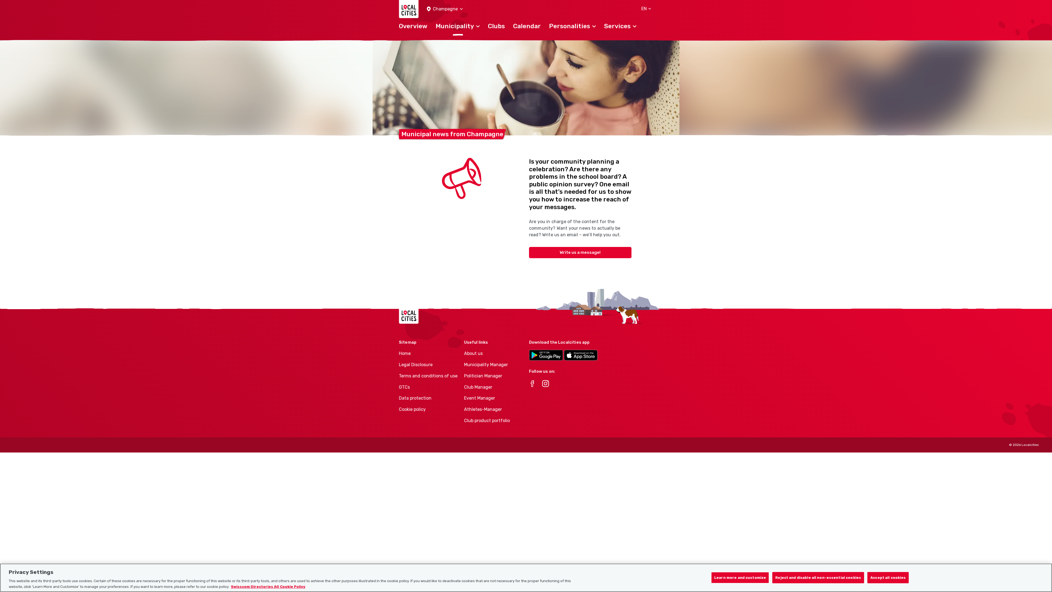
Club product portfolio (487, 420)
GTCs (404, 387)
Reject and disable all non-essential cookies (818, 578)
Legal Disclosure (416, 364)
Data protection (415, 398)
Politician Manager (483, 375)
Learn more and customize (740, 578)
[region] (526, 577)
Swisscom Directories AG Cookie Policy (268, 586)
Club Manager (478, 387)
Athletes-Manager (483, 409)
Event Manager (479, 398)
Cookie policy (412, 409)
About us (473, 353)
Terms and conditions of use (428, 375)
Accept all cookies (888, 578)
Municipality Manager (486, 364)
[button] (445, 9)
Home (405, 353)
